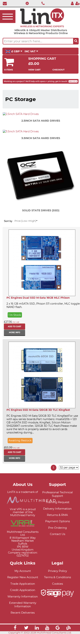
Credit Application (22, 590)
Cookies (57, 583)
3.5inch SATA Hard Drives (40, 138)
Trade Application (22, 583)
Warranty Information (22, 596)
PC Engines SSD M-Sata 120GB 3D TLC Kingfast (38, 410)
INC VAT (30, 51)
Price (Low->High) (25, 220)
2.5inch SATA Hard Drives (40, 120)
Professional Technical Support (57, 494)
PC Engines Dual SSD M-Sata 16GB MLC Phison (38, 297)
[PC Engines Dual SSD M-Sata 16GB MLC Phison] (42, 263)
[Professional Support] (26, 3)
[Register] (77, 3)
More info (14, 332)
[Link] (15, 628)
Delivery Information (57, 508)
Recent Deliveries (23, 612)
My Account (23, 571)
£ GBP (15, 51)
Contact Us (57, 534)
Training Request (57, 502)
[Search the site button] (76, 41)
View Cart (34, 69)
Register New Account (22, 577)
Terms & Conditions (57, 577)
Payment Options (57, 521)
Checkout (58, 69)
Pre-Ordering (57, 527)
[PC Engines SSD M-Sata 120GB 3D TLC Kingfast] (42, 375)
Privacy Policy (57, 571)
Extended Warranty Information (22, 604)
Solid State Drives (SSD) (40, 210)
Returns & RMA (57, 515)
